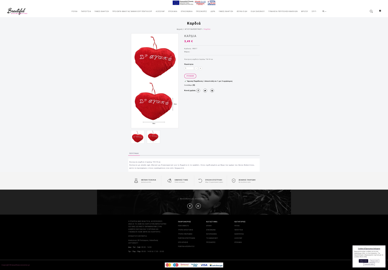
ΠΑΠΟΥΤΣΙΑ (239, 230)
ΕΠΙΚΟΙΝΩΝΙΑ (211, 230)
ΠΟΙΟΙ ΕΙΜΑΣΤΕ (183, 226)
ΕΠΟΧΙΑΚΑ (238, 242)
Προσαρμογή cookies (369, 264)
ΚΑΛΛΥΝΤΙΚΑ (239, 234)
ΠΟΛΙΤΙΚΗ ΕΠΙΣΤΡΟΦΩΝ (186, 238)
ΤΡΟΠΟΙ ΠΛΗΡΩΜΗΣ (185, 234)
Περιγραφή (134, 153)
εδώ (365, 257)
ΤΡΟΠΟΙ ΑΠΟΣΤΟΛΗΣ (185, 230)
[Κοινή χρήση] (198, 90)
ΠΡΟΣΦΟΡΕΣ (210, 242)
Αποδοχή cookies (363, 261)
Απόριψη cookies (375, 261)
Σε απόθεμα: (188, 85)
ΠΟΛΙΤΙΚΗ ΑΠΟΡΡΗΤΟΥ (186, 246)
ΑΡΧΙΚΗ (209, 226)
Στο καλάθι (190, 76)
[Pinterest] (212, 90)
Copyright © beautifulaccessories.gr (16, 265)
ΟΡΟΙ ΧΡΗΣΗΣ (183, 242)
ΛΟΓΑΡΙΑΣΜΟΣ (211, 234)
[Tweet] (205, 90)
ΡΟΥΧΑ (237, 226)
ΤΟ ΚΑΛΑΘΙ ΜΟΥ (212, 238)
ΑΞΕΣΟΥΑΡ (238, 238)
